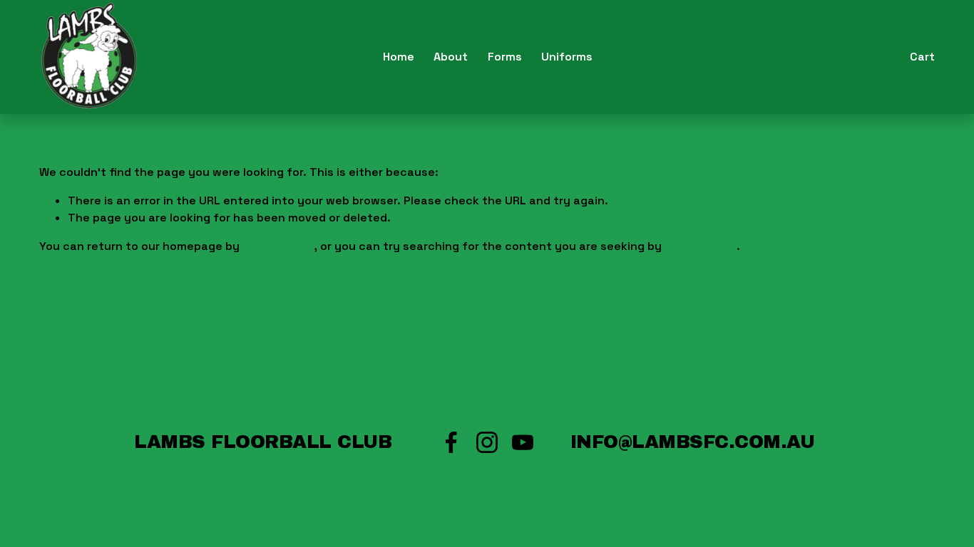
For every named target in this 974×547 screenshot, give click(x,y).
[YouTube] (522, 442)
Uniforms (567, 56)
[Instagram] (487, 442)
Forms (505, 56)
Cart (922, 56)
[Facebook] (451, 442)
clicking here (278, 246)
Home (398, 56)
